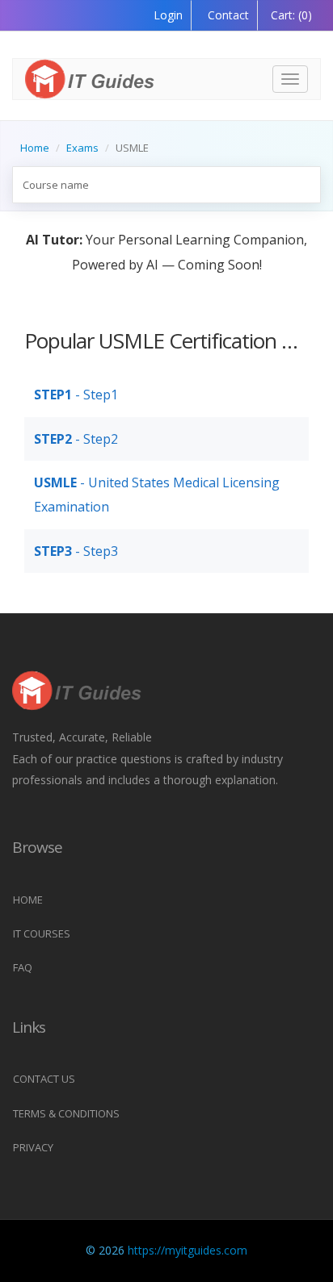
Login (168, 15)
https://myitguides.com (187, 1250)
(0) (291, 15)
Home (34, 147)
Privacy (33, 1147)
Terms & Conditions (66, 1113)
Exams (82, 147)
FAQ (22, 967)
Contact (226, 15)
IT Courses (41, 933)
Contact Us (44, 1078)
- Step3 (76, 551)
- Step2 (76, 439)
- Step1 (76, 394)
